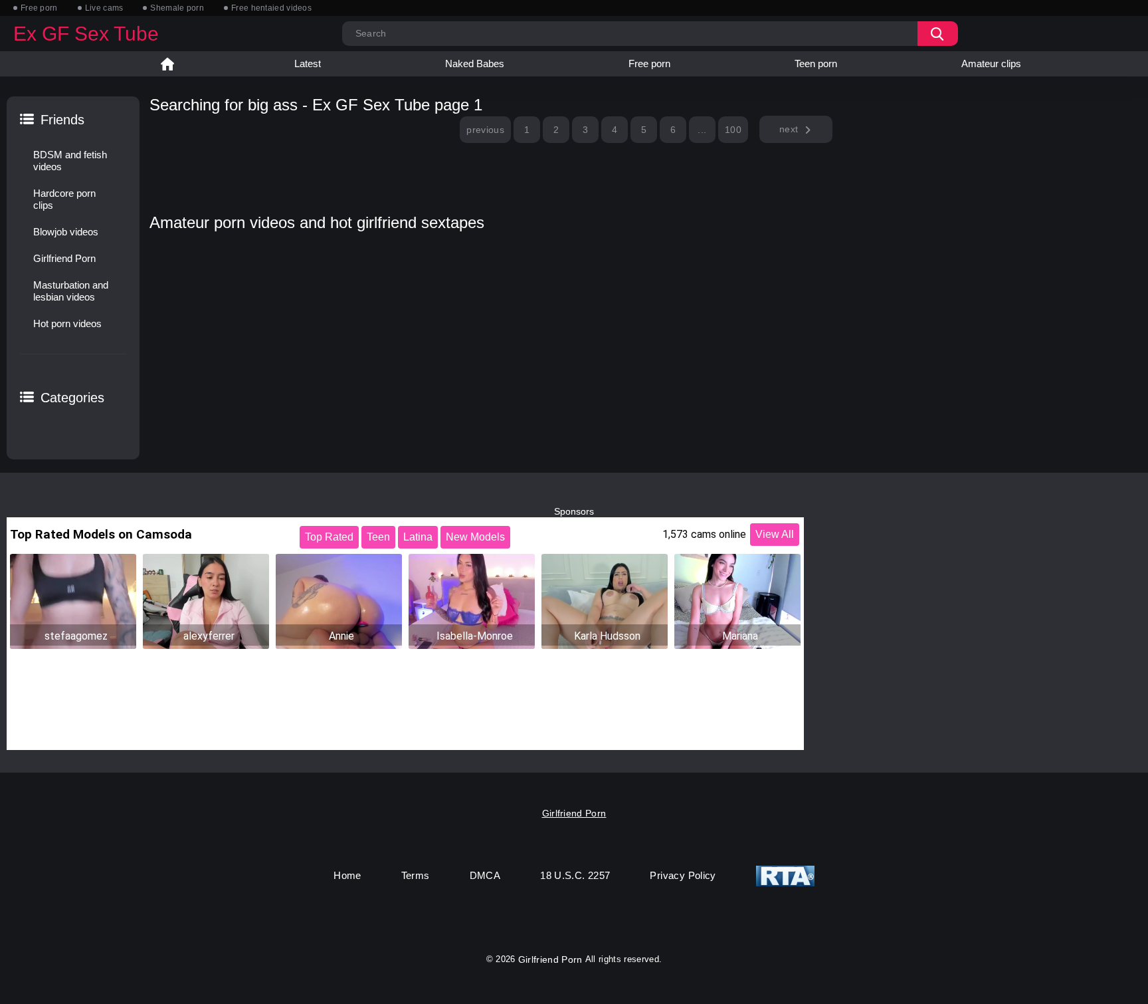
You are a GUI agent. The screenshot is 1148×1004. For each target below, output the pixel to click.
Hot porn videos (67, 323)
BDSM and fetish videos (70, 160)
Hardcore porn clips (64, 199)
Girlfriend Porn (64, 258)
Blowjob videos (65, 231)
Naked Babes (474, 63)
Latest (307, 63)
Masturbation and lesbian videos (70, 291)
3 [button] (585, 129)
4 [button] (614, 129)
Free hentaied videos (271, 8)
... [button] (702, 129)
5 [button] (643, 129)
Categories (72, 397)
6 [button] (673, 129)
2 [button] (556, 129)
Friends (62, 119)
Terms (415, 875)
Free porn (39, 8)
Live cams (104, 8)
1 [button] (526, 129)
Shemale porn (177, 8)
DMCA (485, 875)
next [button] (788, 129)
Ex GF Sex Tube (86, 34)
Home (167, 63)
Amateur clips (991, 63)
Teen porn (816, 63)
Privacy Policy (683, 875)
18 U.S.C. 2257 (575, 875)
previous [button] (485, 129)
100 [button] (733, 129)
